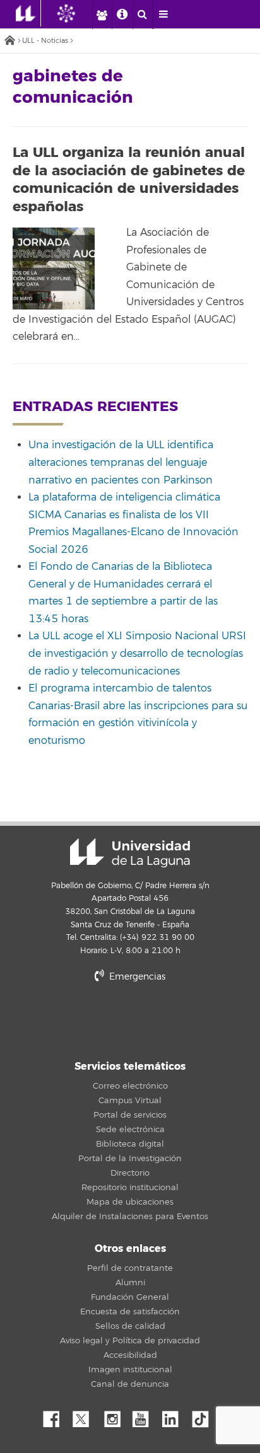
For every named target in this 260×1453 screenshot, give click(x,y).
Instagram (115, 1416)
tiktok (204, 1416)
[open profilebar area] (101, 14)
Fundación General (130, 1297)
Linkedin (175, 1416)
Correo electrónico (130, 1086)
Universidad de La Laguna (130, 852)
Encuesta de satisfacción (130, 1312)
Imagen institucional (130, 1370)
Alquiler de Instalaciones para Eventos (130, 1217)
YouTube (145, 1416)
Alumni (130, 1283)
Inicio (9, 41)
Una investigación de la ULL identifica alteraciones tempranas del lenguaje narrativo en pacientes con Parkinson (120, 462)
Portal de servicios (130, 1115)
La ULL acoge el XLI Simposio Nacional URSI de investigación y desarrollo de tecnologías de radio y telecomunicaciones (137, 653)
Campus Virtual (130, 1101)
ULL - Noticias (45, 41)
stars (130, 1019)
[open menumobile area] (163, 14)
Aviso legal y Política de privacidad (130, 1341)
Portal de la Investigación (130, 1159)
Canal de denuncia (130, 1384)
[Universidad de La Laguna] (76, 13)
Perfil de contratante (130, 1268)
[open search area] (143, 14)
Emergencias (136, 976)
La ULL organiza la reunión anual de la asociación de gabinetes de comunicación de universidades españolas (129, 180)
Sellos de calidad (130, 1326)
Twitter (86, 1416)
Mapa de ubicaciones (130, 1202)
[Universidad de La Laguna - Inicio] (28, 13)
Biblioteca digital (130, 1144)
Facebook (56, 1416)
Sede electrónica (130, 1130)
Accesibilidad (130, 1355)
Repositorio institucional (130, 1188)
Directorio (130, 1173)
